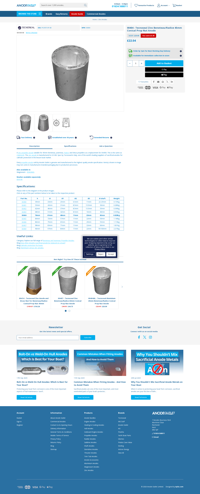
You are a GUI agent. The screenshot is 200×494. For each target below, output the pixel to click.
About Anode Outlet (57, 418)
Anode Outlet (123, 425)
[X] (167, 82)
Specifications (70, 146)
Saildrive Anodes (90, 442)
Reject (100, 254)
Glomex (121, 439)
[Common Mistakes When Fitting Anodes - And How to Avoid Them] (100, 363)
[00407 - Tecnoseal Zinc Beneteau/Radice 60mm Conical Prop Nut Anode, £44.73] (67, 280)
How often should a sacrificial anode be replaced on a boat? (42, 243)
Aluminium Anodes (91, 463)
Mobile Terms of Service (59, 435)
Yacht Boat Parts (124, 435)
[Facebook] (154, 82)
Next (122, 287)
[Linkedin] (172, 82)
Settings (89, 254)
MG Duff (121, 421)
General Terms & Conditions (61, 432)
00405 (24, 219)
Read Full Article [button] (26, 397)
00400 (24, 202)
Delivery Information (58, 428)
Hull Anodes (88, 428)
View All (121, 453)
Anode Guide (77, 14)
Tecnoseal (122, 418)
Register (20, 425)
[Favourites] (33, 290)
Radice (66, 153)
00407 (24, 225)
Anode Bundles (90, 418)
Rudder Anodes (90, 439)
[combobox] (61, 5)
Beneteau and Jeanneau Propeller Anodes (58, 240)
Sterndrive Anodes (91, 449)
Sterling (121, 446)
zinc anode (32, 155)
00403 (24, 212)
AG (119, 428)
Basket (19, 418)
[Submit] (85, 5)
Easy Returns (62, 14)
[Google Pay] (164, 69)
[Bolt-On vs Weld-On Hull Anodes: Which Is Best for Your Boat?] (43, 363)
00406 (24, 222)
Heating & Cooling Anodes (94, 425)
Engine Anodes (89, 421)
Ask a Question (105, 146)
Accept (111, 254)
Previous (13, 287)
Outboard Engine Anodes (93, 432)
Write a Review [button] (31, 33)
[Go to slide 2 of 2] (69, 311)
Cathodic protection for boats (31, 245)
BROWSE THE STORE (27, 14)
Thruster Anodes (90, 453)
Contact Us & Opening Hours (61, 425)
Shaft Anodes (89, 446)
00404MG (30, 172)
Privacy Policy (55, 439)
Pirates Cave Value (125, 442)
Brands (49, 14)
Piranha (121, 432)
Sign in (19, 421)
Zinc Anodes (89, 470)
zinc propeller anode (25, 153)
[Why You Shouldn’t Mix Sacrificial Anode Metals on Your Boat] (157, 363)
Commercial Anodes (96, 14)
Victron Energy (123, 449)
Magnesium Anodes (91, 467)
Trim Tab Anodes (90, 456)
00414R (19, 179)
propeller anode (27, 162)
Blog (52, 446)
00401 (24, 205)
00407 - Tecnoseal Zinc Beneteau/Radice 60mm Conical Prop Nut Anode (67, 301)
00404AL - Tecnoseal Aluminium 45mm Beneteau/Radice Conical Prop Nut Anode (101, 301)
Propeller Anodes (90, 435)
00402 (24, 208)
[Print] (163, 82)
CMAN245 (20, 155)
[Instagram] (150, 337)
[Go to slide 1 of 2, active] (66, 311)
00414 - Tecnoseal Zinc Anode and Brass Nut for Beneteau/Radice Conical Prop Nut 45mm (33, 301)
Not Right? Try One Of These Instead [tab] (70, 259)
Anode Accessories (91, 460)
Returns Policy (55, 442)
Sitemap (53, 449)
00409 (24, 229)
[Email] (158, 82)
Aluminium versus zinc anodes (32, 248)
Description (34, 146)
